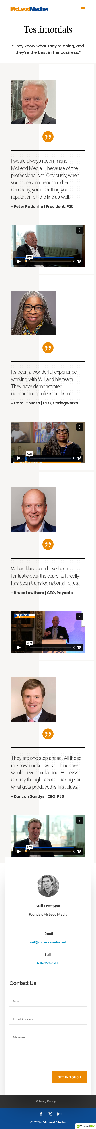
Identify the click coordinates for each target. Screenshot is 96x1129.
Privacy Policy (46, 1101)
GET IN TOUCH (69, 1077)
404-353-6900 (48, 963)
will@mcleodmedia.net (48, 942)
